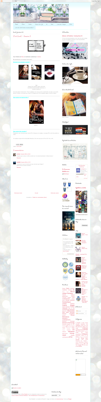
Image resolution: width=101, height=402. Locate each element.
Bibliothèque (80, 326)
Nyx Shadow (25, 394)
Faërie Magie (68, 305)
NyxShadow (83, 168)
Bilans (23, 24)
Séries (70, 24)
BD (74, 289)
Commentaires (80, 313)
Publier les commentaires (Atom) (40, 197)
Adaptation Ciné (84, 324)
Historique (67, 306)
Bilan (84, 326)
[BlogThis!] (18, 144)
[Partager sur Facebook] (21, 144)
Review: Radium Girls (84, 248)
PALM (86, 339)
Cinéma (29, 24)
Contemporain (66, 298)
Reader (16, 24)
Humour (72, 306)
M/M (63, 309)
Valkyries (64, 331)
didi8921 (19, 162)
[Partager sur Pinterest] (22, 144)
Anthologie (72, 288)
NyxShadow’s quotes (68, 239)
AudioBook (64, 289)
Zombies (73, 335)
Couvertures (78, 334)
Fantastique (66, 302)
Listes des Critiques (61, 24)
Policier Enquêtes (68, 313)
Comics (69, 297)
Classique (64, 297)
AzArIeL (18, 154)
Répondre (19, 158)
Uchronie (69, 329)
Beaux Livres (65, 291)
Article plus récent (18, 193)
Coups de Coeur (82, 332)
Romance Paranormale (68, 322)
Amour (63, 288)
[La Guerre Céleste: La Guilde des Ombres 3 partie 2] (77, 211)
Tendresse (68, 328)
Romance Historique (68, 321)
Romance (65, 317)
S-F (72, 324)
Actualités (78, 324)
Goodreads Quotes (70, 253)
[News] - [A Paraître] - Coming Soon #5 (72, 36)
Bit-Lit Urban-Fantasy (68, 292)
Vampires (71, 331)
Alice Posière (66, 251)
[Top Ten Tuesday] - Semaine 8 (84, 241)
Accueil (36, 193)
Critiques (85, 334)
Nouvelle (72, 312)
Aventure (70, 289)
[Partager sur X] (19, 144)
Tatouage (69, 326)
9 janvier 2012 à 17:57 (25, 162)
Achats (86, 322)
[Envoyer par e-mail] (16, 144)
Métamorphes (71, 311)
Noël (82, 339)
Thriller (73, 328)
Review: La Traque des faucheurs (84, 267)
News (52, 24)
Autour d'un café (84, 325)
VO (73, 329)
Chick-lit (64, 294)
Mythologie (72, 309)
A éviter (82, 322)
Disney (73, 298)
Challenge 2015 (79, 329)
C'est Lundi (19, 146)
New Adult (65, 312)
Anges (67, 288)
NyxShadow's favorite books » (82, 214)
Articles (79, 311)
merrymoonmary (59, 399)
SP (74, 324)
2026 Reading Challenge (82, 166)
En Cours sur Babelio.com (66, 170)
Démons (72, 300)
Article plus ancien (55, 193)
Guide (63, 306)
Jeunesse (64, 308)
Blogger (69, 399)
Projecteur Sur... (79, 340)
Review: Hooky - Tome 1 (85, 234)
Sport (70, 325)
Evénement (78, 335)
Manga (65, 309)
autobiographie (65, 337)
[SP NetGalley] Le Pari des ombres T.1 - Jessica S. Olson (85, 291)
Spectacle (64, 325)
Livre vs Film (71, 308)
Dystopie (67, 300)
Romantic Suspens (66, 324)
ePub (70, 337)
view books (85, 178)
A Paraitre (78, 322)
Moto (68, 309)
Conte (73, 297)
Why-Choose (65, 333)
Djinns (63, 300)
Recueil (63, 315)
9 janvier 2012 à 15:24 (25, 154)
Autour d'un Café (39, 24)
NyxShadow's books (81, 188)
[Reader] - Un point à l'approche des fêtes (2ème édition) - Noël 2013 (85, 299)
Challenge (85, 328)
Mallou (22, 56)
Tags (67, 326)
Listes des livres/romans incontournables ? (24, 28)
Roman (73, 315)
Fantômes (72, 303)
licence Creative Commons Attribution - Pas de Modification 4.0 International (28, 395)
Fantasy (64, 303)
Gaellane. (39, 56)
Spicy (67, 325)
